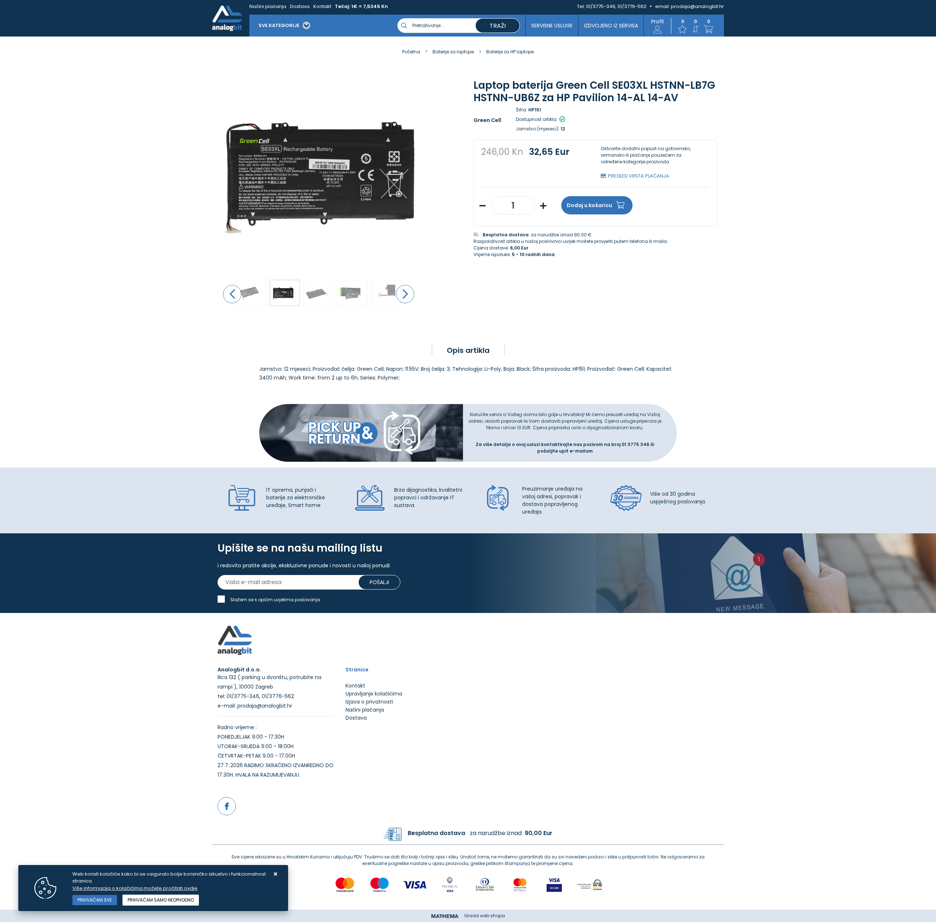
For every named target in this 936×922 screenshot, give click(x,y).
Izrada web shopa (484, 916)
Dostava (300, 6)
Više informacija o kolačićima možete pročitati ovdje (134, 888)
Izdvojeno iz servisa (611, 25)
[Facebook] (227, 806)
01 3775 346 (636, 444)
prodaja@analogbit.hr (697, 6)
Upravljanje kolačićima (374, 693)
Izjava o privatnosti (369, 701)
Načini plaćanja (267, 6)
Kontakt (322, 6)
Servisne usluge (552, 25)
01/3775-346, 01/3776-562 (616, 6)
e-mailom (581, 451)
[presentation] (232, 294)
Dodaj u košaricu (589, 205)
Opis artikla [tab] (468, 350)
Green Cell (487, 120)
